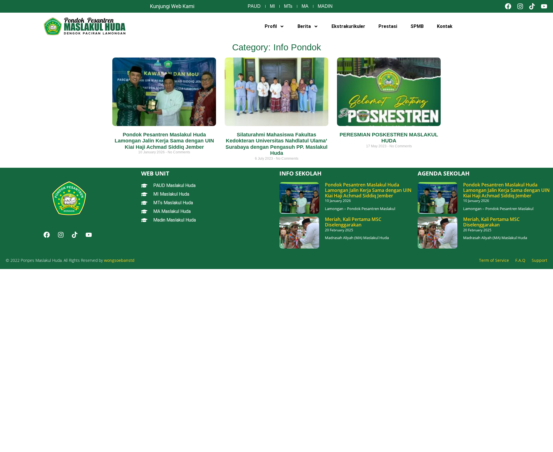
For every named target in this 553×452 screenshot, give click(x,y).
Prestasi (387, 26)
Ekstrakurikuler (348, 26)
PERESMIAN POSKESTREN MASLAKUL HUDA (389, 138)
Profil (271, 26)
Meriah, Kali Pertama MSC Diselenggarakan (353, 222)
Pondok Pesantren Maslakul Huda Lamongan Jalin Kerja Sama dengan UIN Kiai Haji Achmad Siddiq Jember (164, 141)
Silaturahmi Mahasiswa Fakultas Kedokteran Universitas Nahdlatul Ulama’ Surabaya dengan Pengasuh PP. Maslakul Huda (276, 144)
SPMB (417, 26)
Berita (304, 26)
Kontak (444, 26)
